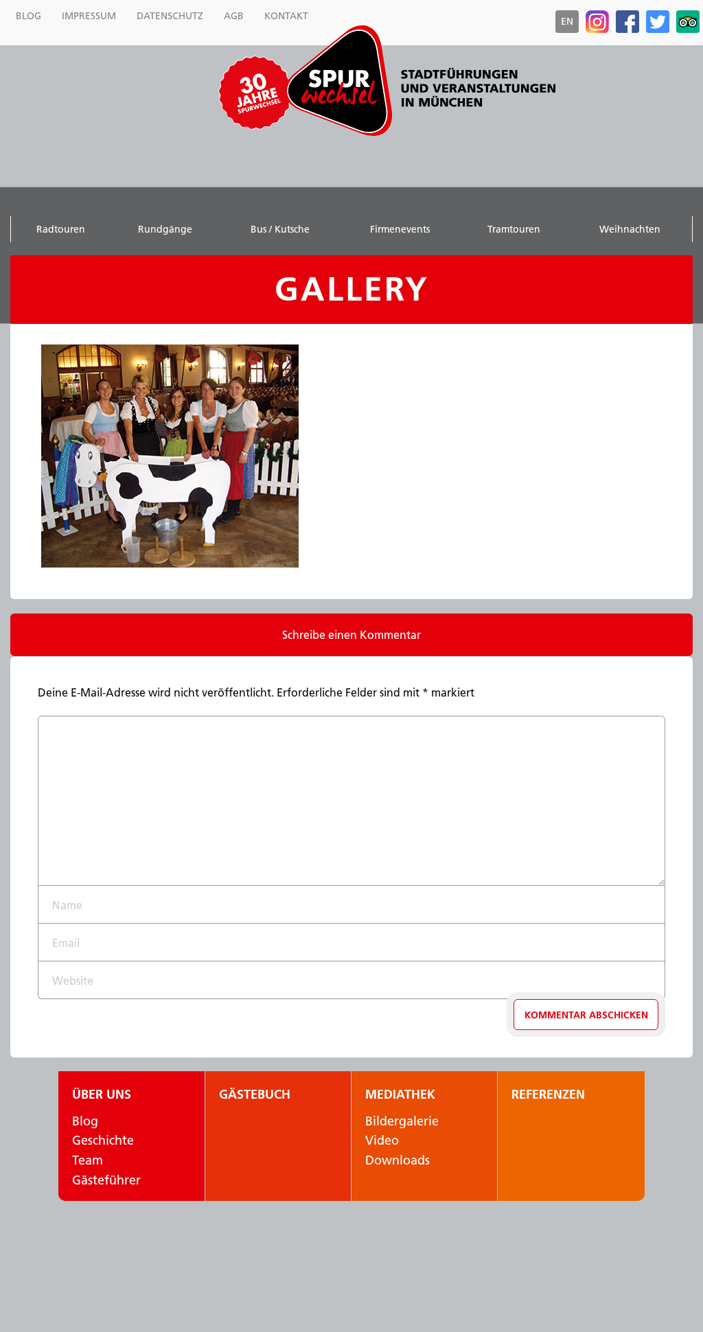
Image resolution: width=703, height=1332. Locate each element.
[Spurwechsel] (420, 80)
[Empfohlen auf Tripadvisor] (688, 22)
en (567, 21)
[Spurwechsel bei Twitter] (657, 22)
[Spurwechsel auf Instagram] (597, 22)
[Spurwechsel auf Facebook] (627, 22)
